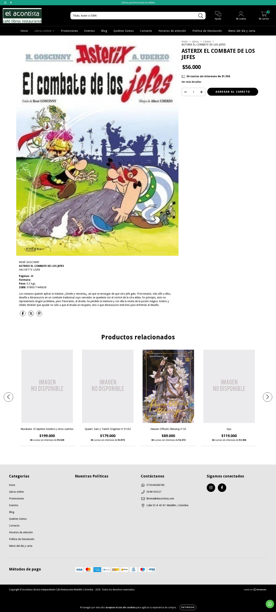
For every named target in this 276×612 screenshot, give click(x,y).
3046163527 (153, 491)
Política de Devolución (207, 30)
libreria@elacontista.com (160, 498)
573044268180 (155, 484)
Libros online (43, 30)
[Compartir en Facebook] (23, 314)
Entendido (188, 607)
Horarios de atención (172, 30)
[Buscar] (200, 15)
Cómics (207, 41)
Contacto (146, 30)
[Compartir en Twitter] (31, 314)
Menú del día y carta (241, 30)
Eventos (89, 30)
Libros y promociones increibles (138, 2)
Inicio (24, 30)
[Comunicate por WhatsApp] (270, 604)
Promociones (69, 30)
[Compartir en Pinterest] (39, 314)
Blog (104, 30)
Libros (195, 41)
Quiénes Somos (124, 30)
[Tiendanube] (255, 590)
